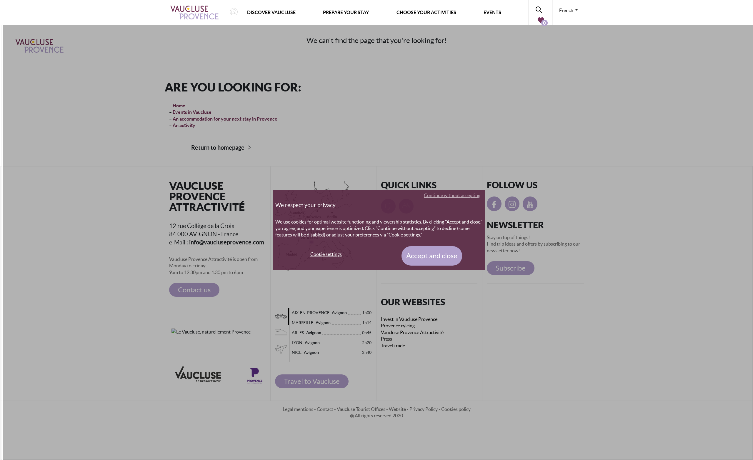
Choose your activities (426, 12)
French (566, 10)
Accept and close (431, 256)
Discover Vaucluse (271, 12)
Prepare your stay (346, 12)
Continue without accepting (452, 195)
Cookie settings (326, 254)
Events (492, 12)
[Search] (540, 8)
